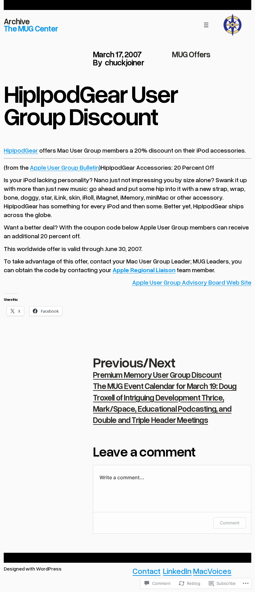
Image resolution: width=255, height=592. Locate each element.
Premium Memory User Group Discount (157, 375)
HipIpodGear (21, 150)
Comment (229, 522)
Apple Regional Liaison (144, 269)
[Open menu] (206, 25)
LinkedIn (177, 571)
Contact (146, 571)
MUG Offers (191, 54)
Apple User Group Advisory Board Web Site (191, 282)
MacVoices (212, 571)
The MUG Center (31, 28)
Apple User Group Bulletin (64, 167)
